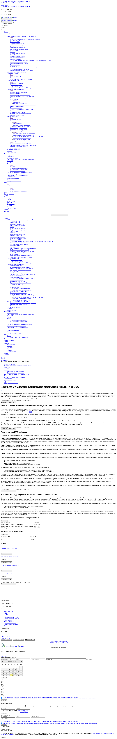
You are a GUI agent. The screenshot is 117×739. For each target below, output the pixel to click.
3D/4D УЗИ (10, 161)
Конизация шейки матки (17, 106)
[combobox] (89, 659)
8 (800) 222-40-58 (25, 1)
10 (6, 671)
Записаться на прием (6, 18)
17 (6, 673)
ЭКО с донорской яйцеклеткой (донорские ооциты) (24, 87)
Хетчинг (7, 615)
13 (15, 671)
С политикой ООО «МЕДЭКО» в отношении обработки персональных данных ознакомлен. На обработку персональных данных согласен (40, 697)
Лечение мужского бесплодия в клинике (21, 79)
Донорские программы (13, 80)
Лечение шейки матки (16, 108)
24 (6, 675)
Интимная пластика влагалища (18, 129)
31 (6, 677)
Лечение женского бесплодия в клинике (21, 77)
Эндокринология (11, 152)
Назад (8, 33)
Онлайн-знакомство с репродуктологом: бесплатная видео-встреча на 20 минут (31, 60)
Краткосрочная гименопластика (22, 126)
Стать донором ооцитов (16, 86)
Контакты (6, 211)
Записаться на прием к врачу (8, 402)
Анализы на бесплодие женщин (19, 168)
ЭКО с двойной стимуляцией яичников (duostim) (23, 67)
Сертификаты (10, 204)
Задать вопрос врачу (6, 553)
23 (3, 675)
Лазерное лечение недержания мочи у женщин (23, 145)
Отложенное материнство (17, 43)
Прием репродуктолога (16, 110)
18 (9, 673)
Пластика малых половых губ (21, 139)
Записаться (4, 521)
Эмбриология (14, 50)
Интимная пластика (12, 116)
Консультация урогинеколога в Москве (17, 141)
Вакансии (9, 206)
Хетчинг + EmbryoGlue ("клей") (19, 63)
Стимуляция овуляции (13, 178)
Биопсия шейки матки (16, 93)
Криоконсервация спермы (12, 618)
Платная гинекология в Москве (15, 89)
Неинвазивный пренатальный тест (16, 174)
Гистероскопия (14, 99)
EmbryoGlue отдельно (16, 55)
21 (18, 673)
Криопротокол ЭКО (15, 59)
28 (18, 675)
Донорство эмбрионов (16, 85)
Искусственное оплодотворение (19, 49)
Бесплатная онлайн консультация (59, 214)
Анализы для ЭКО (15, 40)
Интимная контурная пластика (18, 128)
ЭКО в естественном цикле (17, 44)
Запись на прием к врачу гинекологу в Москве (22, 105)
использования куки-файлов (99, 733)
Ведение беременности (13, 149)
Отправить (3, 700)
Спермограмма (11, 176)
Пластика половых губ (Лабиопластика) (21, 131)
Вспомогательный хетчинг (17, 53)
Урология (9, 151)
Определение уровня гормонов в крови (17, 175)
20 (15, 673)
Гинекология (7, 626)
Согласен (3, 737)
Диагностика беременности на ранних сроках (19, 172)
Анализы (9, 163)
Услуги (6, 32)
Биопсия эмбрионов (12, 158)
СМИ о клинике (11, 208)
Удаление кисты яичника (17, 115)
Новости (9, 202)
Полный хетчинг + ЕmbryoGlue (18, 62)
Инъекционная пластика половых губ (23, 135)
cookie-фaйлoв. (24, 712)
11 (9, 671)
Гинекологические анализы (17, 171)
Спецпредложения (9, 194)
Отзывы (6, 209)
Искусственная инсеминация (18, 47)
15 (21, 671)
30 (3, 677)
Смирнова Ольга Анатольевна (9, 548)
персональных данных (24, 710)
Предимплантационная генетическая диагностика (20, 159)
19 (12, 673)
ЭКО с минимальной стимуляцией (19, 69)
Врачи (5, 192)
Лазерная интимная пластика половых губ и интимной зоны (29, 136)
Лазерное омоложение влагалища (19, 146)
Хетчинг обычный (15, 65)
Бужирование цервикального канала (20, 95)
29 (21, 675)
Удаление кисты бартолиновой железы (20, 113)
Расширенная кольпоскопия (17, 112)
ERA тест (9, 162)
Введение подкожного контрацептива (20, 98)
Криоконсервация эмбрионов (18, 57)
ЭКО (30, 412)
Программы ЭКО (15, 42)
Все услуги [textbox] (89, 659)
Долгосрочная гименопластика (21, 125)
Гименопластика (14, 120)
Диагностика (7, 153)
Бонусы (9, 186)
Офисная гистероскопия (20, 103)
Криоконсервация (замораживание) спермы (22, 70)
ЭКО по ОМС (8, 620)
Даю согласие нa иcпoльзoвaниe (15, 712)
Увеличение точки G (15, 148)
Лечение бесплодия (12, 73)
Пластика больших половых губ (22, 138)
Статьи (6, 195)
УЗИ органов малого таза (14, 181)
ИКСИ (12, 46)
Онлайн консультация (6, 639)
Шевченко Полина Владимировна (10, 565)
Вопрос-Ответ (11, 201)
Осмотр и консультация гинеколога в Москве (22, 109)
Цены (5, 182)
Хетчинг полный (15, 66)
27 (15, 675)
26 (12, 675)
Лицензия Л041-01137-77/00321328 (58, 642)
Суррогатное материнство (11, 624)
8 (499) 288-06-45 (15, 1)
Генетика (12, 52)
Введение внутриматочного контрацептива (22, 96)
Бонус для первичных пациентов (19, 191)
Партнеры (9, 205)
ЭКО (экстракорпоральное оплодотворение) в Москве (21, 36)
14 (18, 671)
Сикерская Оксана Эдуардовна (9, 573)
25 (9, 675)
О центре (6, 196)
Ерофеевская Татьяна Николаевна (10, 556)
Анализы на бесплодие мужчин (18, 169)
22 (21, 673)
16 (3, 673)
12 (12, 671)
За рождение (4, 5)
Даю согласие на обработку (16, 710)
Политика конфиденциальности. (58, 641)
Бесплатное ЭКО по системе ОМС (16, 72)
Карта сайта (4, 656)
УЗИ (8, 179)
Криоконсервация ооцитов (17, 56)
